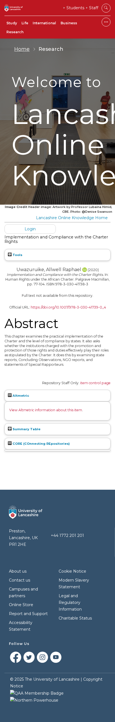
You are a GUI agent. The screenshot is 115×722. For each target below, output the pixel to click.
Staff (93, 7)
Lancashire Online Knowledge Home (72, 217)
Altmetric (20, 396)
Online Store (21, 604)
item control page (95, 383)
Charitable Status (75, 618)
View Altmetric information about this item (45, 410)
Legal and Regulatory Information (70, 602)
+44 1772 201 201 (67, 535)
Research (14, 32)
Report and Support (28, 613)
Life (24, 23)
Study (11, 23)
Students (75, 7)
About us (18, 571)
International (44, 23)
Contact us (19, 580)
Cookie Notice (72, 571)
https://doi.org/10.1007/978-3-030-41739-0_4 (68, 307)
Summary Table (26, 429)
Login (30, 228)
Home (22, 49)
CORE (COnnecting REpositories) (41, 444)
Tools (17, 255)
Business (69, 23)
